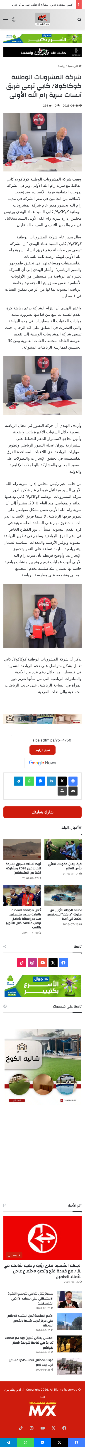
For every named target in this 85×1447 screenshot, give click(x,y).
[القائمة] (5, 21)
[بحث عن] (79, 21)
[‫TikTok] (21, 962)
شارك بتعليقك (42, 812)
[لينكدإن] (51, 781)
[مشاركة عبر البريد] (73, 791)
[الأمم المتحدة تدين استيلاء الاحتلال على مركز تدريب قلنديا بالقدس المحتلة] (69, 1321)
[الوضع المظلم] (13, 21)
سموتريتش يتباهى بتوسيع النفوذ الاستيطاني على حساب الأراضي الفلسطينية (30, 1298)
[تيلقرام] (18, 781)
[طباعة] (62, 791)
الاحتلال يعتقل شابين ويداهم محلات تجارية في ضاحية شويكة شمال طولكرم (29, 1343)
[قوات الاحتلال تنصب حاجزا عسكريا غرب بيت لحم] (69, 1366)
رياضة (61, 66)
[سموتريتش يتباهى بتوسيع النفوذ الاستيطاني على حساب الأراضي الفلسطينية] (69, 1299)
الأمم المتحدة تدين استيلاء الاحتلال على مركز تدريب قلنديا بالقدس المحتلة (30, 1320)
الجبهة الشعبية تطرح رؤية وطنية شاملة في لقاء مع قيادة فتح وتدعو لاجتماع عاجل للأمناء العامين (42, 1271)
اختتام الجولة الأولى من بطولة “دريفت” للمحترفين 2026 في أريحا (64, 914)
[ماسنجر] (40, 781)
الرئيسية (73, 66)
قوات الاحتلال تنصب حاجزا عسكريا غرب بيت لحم (31, 1362)
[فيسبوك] (73, 781)
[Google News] (42, 763)
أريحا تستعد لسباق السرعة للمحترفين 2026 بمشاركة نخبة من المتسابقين (23, 868)
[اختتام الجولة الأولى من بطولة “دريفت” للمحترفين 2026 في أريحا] (63, 895)
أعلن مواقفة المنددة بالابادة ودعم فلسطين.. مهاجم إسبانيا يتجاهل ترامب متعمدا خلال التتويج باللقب (23, 918)
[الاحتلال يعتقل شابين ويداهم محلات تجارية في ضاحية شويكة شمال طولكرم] (69, 1343)
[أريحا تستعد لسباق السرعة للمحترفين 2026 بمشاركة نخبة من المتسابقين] (22, 849)
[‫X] (62, 781)
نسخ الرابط (42, 750)
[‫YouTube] (42, 962)
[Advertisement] (42, 1154)
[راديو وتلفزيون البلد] (42, 19)
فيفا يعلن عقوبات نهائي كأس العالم (65, 866)
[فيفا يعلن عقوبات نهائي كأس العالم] (63, 849)
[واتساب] (29, 781)
